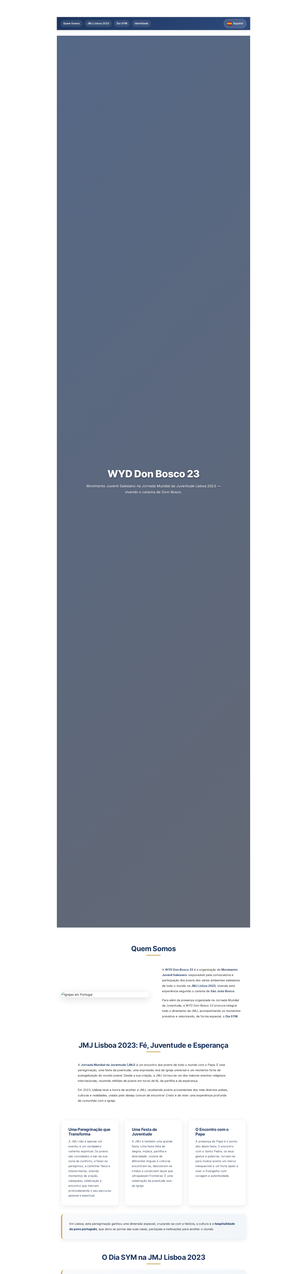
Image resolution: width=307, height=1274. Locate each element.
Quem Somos (71, 23)
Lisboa (203, 986)
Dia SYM (122, 23)
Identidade (141, 23)
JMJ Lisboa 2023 (98, 23)
